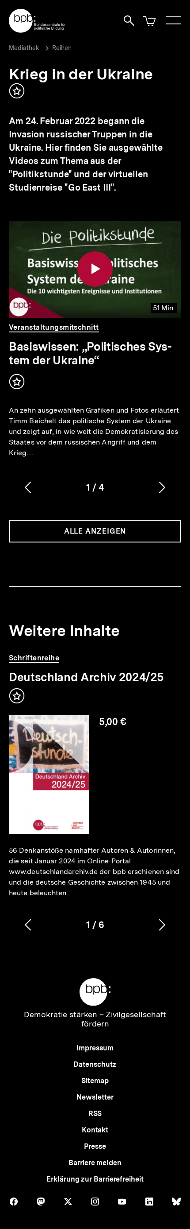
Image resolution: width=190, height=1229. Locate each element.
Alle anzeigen (95, 531)
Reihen (62, 47)
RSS (95, 1113)
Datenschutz (94, 1064)
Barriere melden (95, 1163)
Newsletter (94, 1097)
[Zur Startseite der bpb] (37, 30)
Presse (95, 1146)
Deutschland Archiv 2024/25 (86, 677)
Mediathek (24, 47)
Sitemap (94, 1081)
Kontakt (95, 1130)
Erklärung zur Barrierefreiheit (94, 1179)
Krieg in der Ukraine (81, 74)
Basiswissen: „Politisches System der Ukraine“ (90, 353)
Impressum (94, 1048)
